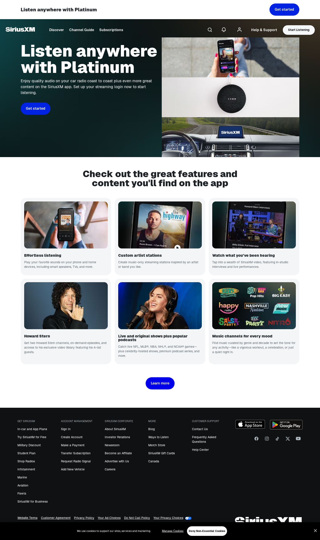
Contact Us (200, 429)
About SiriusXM (115, 429)
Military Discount (29, 445)
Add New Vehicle (73, 469)
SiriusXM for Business (32, 501)
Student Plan (26, 453)
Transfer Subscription (76, 453)
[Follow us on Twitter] (287, 440)
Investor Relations (117, 437)
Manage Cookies (173, 531)
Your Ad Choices (109, 518)
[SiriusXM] (20, 30)
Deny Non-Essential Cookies (207, 531)
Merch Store (156, 445)
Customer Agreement (56, 518)
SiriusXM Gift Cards (161, 453)
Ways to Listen (158, 437)
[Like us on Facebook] (256, 440)
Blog (151, 429)
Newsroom (112, 445)
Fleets (21, 493)
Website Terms (27, 518)
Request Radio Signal (76, 461)
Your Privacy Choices (168, 518)
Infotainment (26, 469)
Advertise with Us (117, 461)
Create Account (72, 437)
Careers (110, 469)
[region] (160, 531)
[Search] (210, 30)
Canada (153, 461)
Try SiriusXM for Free (31, 437)
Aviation (22, 485)
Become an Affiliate (118, 453)
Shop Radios (26, 461)
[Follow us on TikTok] (277, 440)
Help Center (200, 450)
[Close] (315, 531)
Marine (22, 477)
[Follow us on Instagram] (266, 440)
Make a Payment (72, 445)
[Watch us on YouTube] (298, 440)
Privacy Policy (84, 518)
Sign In (66, 429)
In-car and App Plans (32, 429)
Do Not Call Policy (137, 518)
